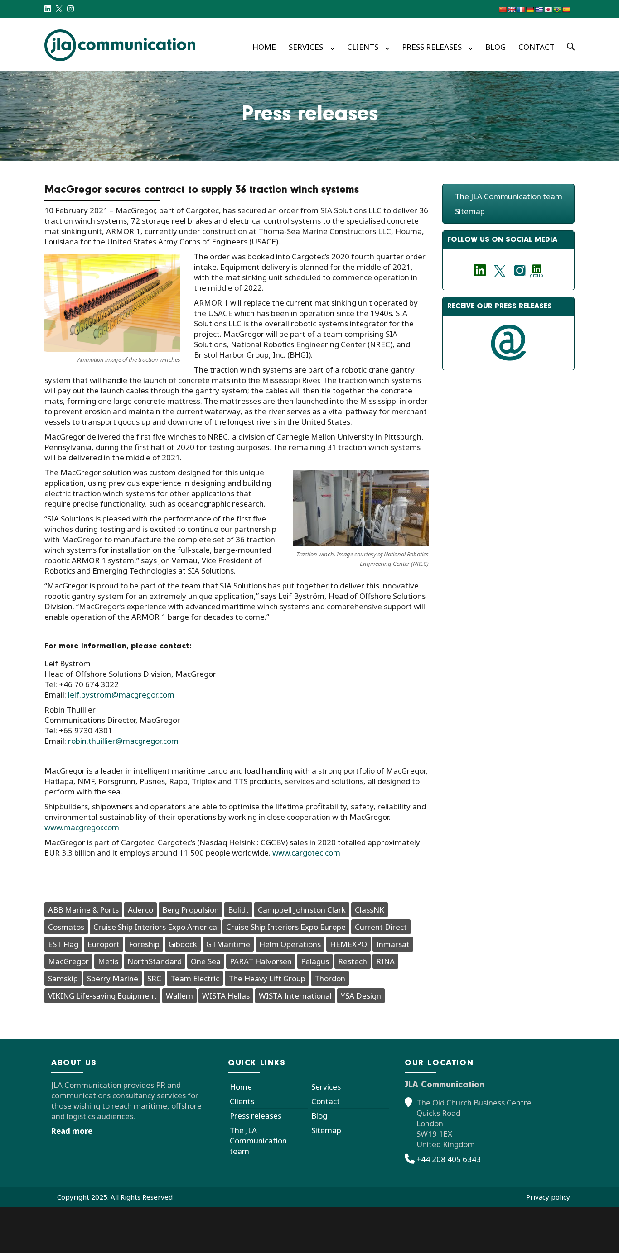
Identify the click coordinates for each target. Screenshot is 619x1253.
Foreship (144, 944)
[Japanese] (548, 9)
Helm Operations (290, 944)
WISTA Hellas (226, 995)
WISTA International (295, 995)
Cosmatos (66, 927)
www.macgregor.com (81, 827)
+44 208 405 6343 (448, 1159)
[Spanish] (566, 9)
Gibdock (183, 944)
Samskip (63, 978)
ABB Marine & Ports (83, 909)
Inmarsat (393, 944)
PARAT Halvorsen (261, 961)
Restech (352, 961)
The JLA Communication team (508, 196)
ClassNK (369, 909)
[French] (521, 9)
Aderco (140, 909)
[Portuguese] (557, 9)
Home (264, 47)
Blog (495, 47)
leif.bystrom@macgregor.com (121, 694)
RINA (385, 961)
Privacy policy (548, 1196)
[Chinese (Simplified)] (502, 9)
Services (306, 47)
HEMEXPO (348, 944)
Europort (103, 944)
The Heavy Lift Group (266, 978)
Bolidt (238, 909)
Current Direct (381, 927)
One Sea (206, 961)
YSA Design (361, 995)
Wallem (179, 995)
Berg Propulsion (190, 909)
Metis (108, 961)
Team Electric (194, 978)
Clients (362, 47)
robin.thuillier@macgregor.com (125, 741)
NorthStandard (154, 961)
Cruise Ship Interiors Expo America (155, 927)
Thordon (329, 978)
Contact (536, 47)
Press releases (432, 47)
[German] (530, 9)
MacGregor (68, 961)
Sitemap (470, 211)
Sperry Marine (112, 978)
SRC (154, 978)
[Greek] (539, 9)
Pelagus (315, 961)
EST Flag (63, 944)
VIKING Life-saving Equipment (102, 995)
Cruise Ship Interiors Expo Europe (286, 927)
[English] (512, 9)
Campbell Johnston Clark (302, 909)
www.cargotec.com (305, 852)
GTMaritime (228, 944)
